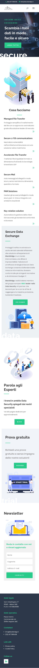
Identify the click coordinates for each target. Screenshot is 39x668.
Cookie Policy (9, 649)
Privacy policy (10, 646)
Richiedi (20, 466)
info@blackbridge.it (12, 632)
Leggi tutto (13, 45)
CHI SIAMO (20, 302)
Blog (19, 422)
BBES (23, 283)
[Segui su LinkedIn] (6, 661)
